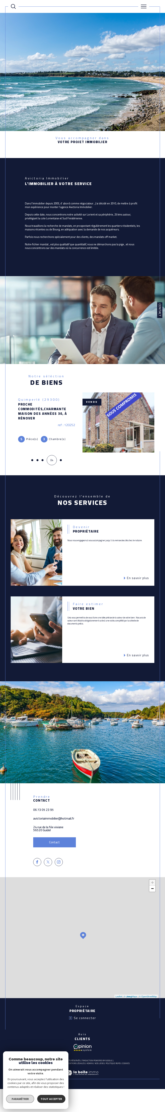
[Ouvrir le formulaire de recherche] (13, 6)
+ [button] (152, 882)
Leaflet (119, 996)
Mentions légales (76, 1063)
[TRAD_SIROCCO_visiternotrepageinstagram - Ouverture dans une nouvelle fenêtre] (59, 862)
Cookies (126, 1063)
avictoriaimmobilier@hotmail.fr (53, 818)
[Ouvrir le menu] (143, 6)
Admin (90, 1063)
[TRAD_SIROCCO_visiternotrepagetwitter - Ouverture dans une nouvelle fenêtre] (48, 862)
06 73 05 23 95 (43, 810)
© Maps (130, 996)
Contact (160, 310)
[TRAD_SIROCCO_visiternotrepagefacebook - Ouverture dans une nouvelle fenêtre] (37, 862)
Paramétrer (20, 1099)
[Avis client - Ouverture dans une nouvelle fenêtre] (82, 1047)
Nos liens (99, 1063)
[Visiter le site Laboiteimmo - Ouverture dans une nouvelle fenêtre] (82, 1077)
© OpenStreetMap (148, 996)
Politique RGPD (113, 1063)
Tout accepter (51, 1099)
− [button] (152, 888)
